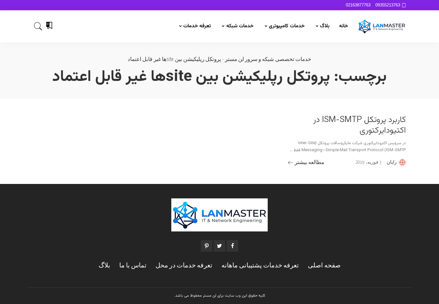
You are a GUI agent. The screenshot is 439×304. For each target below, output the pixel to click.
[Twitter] (219, 246)
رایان (392, 162)
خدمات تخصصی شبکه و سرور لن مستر (268, 59)
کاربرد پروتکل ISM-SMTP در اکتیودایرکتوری (359, 125)
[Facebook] (232, 246)
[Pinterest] (206, 246)
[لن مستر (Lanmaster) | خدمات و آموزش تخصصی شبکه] (382, 26)
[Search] (38, 26)
